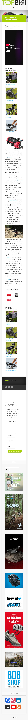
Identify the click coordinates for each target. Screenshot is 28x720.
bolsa (8, 279)
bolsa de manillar (12, 200)
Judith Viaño (13, 26)
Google (6, 387)
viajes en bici (19, 180)
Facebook (9, 387)
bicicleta (9, 158)
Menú (14, 7)
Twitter (12, 387)
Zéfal (8, 257)
